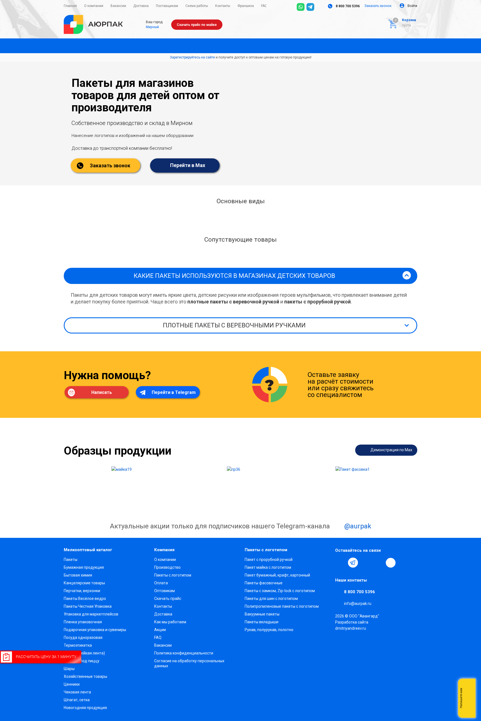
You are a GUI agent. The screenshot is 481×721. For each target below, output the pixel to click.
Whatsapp (468, 698)
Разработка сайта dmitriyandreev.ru (351, 625)
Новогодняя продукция (85, 707)
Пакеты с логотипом (172, 575)
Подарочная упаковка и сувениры (95, 629)
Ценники (72, 684)
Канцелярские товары (84, 583)
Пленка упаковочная (83, 622)
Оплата (161, 583)
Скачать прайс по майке (197, 25)
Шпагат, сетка (77, 700)
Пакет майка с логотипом (268, 567)
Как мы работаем (170, 622)
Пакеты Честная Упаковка (88, 606)
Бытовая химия (78, 575)
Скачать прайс (167, 598)
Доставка (163, 614)
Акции (160, 629)
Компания (164, 549)
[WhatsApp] (301, 7)
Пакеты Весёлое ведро (85, 598)
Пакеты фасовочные (264, 583)
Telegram (353, 563)
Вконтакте (340, 563)
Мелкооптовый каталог (88, 549)
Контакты (163, 606)
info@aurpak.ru (357, 604)
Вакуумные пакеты (262, 614)
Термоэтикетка (78, 645)
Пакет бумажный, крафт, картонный (277, 575)
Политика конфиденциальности (183, 653)
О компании (165, 559)
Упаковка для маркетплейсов (91, 614)
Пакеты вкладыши (261, 622)
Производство (167, 567)
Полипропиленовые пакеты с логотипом (282, 606)
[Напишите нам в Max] (468, 687)
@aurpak (357, 526)
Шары (69, 668)
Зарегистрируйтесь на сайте (192, 57)
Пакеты (70, 559)
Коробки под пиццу (81, 661)
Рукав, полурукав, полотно (269, 629)
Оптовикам (164, 590)
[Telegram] (310, 7)
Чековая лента (77, 692)
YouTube (366, 563)
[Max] (320, 7)
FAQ (157, 637)
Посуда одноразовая (83, 637)
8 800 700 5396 (347, 6)
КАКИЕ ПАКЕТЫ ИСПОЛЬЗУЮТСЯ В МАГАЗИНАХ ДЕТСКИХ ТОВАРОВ (234, 275)
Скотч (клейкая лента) (84, 653)
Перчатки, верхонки (82, 590)
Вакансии (163, 645)
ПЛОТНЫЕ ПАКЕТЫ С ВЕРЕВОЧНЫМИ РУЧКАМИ (234, 325)
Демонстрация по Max (391, 450)
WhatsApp (379, 563)
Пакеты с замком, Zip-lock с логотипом (280, 590)
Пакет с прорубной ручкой (269, 559)
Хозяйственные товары (85, 676)
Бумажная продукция (84, 567)
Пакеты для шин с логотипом (271, 598)
